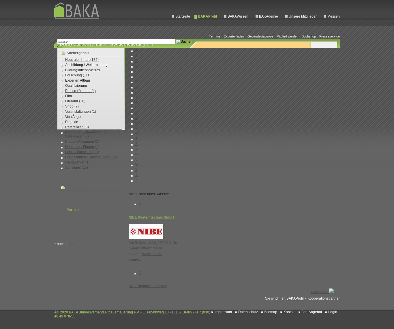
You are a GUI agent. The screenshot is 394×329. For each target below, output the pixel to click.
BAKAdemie (268, 16)
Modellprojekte (78, 205)
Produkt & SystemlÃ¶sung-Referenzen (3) (86, 134)
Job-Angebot (312, 312)
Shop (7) (72, 106)
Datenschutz (248, 312)
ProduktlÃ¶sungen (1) (82, 142)
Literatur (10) (75, 101)
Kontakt (289, 312)
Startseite (182, 16)
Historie (73, 215)
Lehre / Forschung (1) (82, 152)
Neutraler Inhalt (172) (82, 60)
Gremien (73, 195)
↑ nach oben (64, 244)
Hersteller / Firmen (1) (82, 147)
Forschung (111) (78, 75)
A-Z (60, 46)
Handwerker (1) (77, 162)
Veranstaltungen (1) (80, 112)
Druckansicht (320, 292)
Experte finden (234, 36)
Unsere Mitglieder (303, 16)
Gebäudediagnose (260, 36)
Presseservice (329, 36)
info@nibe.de (151, 248)
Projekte (73, 200)
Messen (333, 16)
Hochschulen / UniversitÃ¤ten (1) (91, 157)
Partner (73, 210)
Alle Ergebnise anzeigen (148, 286)
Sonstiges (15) (76, 168)
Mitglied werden (287, 36)
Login (332, 312)
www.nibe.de (152, 254)
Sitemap (270, 312)
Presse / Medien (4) (80, 91)
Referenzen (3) (77, 127)
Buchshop (309, 36)
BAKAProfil (207, 16)
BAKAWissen (238, 16)
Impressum (223, 312)
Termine (214, 36)
